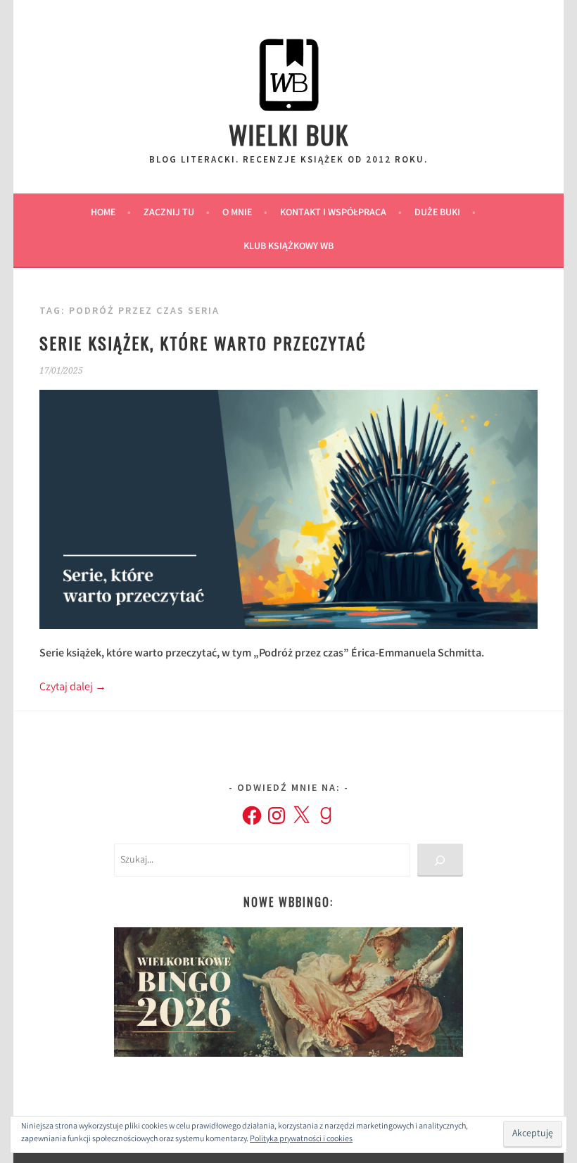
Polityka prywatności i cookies (301, 1139)
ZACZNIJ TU (169, 213)
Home (103, 213)
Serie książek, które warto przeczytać (202, 342)
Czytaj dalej (72, 688)
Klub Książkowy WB (288, 247)
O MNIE (237, 213)
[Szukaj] (440, 860)
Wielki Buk (289, 134)
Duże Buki (437, 213)
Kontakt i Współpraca (333, 213)
